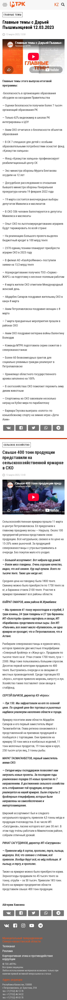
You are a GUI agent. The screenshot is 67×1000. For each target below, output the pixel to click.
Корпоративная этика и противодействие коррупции (27, 957)
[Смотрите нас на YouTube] (31, 925)
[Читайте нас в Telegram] (40, 925)
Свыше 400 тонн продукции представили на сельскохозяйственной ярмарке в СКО (33, 460)
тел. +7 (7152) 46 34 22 (12, 994)
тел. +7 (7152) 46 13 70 (12, 991)
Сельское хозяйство (17, 445)
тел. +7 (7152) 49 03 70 (12, 997)
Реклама (7, 951)
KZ (56, 4)
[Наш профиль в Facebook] (15, 925)
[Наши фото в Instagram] (23, 925)
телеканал (8, 946)
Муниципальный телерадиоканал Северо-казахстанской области (22, 939)
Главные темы (12, 14)
